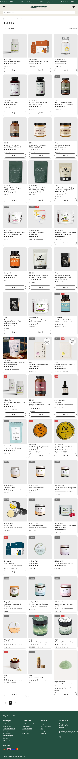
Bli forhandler (7, 733)
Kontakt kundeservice (28, 724)
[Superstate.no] (38, 7)
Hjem (4, 19)
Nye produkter (45, 724)
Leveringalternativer (9, 728)
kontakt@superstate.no (70, 731)
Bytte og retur (26, 726)
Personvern (25, 733)
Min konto (6, 724)
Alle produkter (11, 19)
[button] (73, 7)
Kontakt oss (6, 740)
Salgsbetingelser (27, 728)
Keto (42, 728)
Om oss (5, 738)
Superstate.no (20, 756)
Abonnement (7, 726)
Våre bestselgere (46, 726)
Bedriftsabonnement (9, 731)
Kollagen (43, 733)
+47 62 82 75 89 (69, 733)
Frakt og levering (27, 731)
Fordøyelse (44, 731)
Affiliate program (8, 735)
